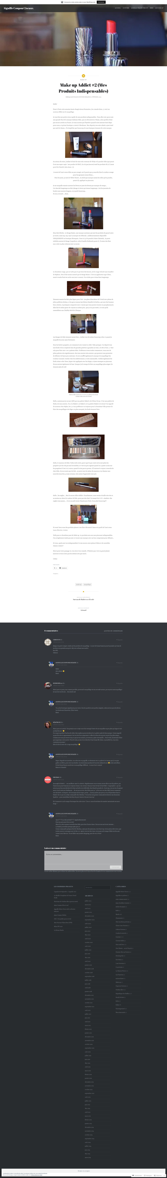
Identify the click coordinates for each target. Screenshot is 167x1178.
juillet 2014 (88, 1146)
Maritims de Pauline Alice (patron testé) (66, 902)
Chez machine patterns (122, 922)
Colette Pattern (120, 929)
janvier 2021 (88, 912)
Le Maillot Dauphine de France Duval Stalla (65, 897)
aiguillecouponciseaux (80, 97)
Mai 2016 (87, 1063)
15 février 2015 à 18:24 (61, 757)
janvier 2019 (88, 965)
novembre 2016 (89, 1041)
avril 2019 (87, 961)
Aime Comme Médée (60, 915)
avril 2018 (87, 988)
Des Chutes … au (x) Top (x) (124, 948)
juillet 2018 (88, 980)
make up (78, 584)
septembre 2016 (89, 1048)
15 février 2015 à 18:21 (61, 704)
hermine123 (58, 683)
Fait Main (118, 960)
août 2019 (88, 946)
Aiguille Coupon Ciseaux (18, 8)
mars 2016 (88, 1071)
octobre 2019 (89, 942)
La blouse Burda (59, 930)
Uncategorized (120, 1009)
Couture (126, 8)
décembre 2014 (89, 1127)
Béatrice (57, 722)
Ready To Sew (120, 997)
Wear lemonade (120, 1012)
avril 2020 (88, 939)
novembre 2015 (89, 1086)
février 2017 (88, 1029)
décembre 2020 (89, 916)
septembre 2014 (89, 1139)
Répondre (120, 640)
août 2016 (88, 1052)
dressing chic (120, 956)
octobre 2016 (89, 1044)
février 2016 (88, 1074)
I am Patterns (120, 963)
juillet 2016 (88, 1056)
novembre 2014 (89, 1131)
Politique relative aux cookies (36, 1175)
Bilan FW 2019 (58, 926)
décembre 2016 (89, 1037)
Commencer (101, 2)
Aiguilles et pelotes (121, 895)
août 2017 (88, 1010)
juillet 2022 (88, 901)
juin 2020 (87, 931)
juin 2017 (87, 1018)
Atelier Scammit (120, 907)
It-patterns (119, 967)
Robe (117, 1001)
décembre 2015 (89, 1082)
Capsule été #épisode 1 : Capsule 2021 (65, 892)
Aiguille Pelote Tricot (139, 8)
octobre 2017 (88, 1003)
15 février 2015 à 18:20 (61, 665)
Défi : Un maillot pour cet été (62, 919)
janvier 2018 (88, 991)
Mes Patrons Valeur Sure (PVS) (63, 923)
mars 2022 (88, 905)
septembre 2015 (89, 1093)
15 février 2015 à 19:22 (61, 816)
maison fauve (120, 978)
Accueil (118, 8)
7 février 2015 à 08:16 (58, 685)
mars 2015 (88, 1116)
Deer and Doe (120, 945)
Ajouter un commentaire (113, 631)
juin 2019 (87, 954)
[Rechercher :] (98, 888)
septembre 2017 (89, 1007)
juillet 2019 (88, 950)
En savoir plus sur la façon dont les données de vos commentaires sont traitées (99, 871)
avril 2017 (87, 1022)
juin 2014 (87, 1150)
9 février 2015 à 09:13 (58, 725)
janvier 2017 (88, 1033)
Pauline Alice (119, 990)
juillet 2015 (88, 1101)
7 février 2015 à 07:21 (58, 642)
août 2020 (88, 924)
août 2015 (88, 1097)
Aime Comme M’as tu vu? (61, 905)
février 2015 (88, 1120)
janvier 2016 (88, 1078)
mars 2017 (88, 1025)
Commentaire (115, 867)
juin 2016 (87, 1059)
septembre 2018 (89, 976)
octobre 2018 (89, 973)
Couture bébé (120, 941)
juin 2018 (87, 984)
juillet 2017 (88, 1014)
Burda (117, 914)
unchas (56, 777)
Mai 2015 (87, 1108)
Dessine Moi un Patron (123, 952)
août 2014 (88, 1142)
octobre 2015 (88, 1090)
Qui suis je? (159, 8)
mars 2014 (88, 1157)
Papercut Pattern (121, 986)
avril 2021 (87, 908)
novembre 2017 (89, 999)
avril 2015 (87, 1112)
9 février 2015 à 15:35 (58, 780)
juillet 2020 (88, 927)
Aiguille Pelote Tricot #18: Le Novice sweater (64, 910)
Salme (117, 1005)
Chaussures (119, 918)
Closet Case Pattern (122, 926)
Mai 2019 (87, 958)
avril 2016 (87, 1067)
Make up (83, 80)
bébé (151, 8)
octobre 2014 (88, 1135)
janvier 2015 (88, 1124)
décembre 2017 (89, 995)
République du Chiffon (122, 994)
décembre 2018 (89, 969)
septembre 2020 (90, 920)
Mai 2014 (87, 1154)
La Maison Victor (121, 971)
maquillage (87, 584)
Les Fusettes (119, 975)
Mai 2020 (87, 935)
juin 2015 (87, 1105)
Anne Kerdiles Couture (122, 903)
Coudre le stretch (121, 933)
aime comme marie (121, 899)
